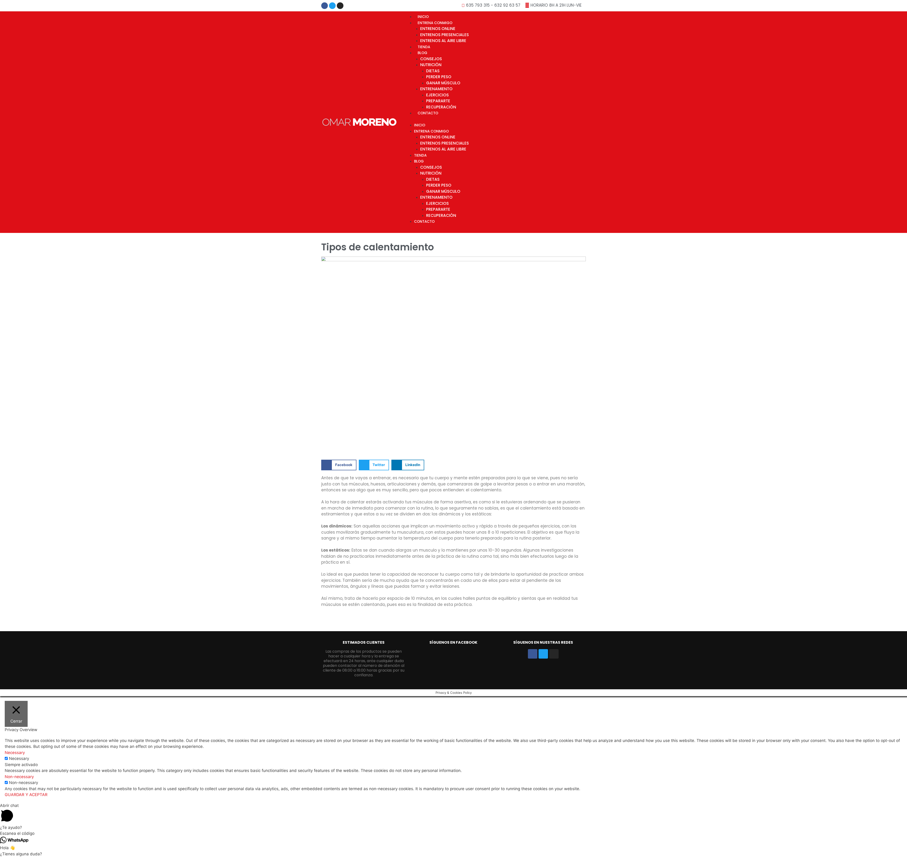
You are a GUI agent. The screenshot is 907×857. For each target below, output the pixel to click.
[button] (338, 465)
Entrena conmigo (435, 22)
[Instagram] (340, 5)
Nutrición (430, 65)
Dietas (433, 71)
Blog (422, 52)
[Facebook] (324, 5)
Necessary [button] (15, 752)
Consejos (431, 59)
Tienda (424, 46)
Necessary (19, 758)
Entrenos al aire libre (443, 40)
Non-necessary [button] (19, 776)
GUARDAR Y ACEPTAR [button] (26, 794)
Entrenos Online (437, 28)
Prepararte (438, 101)
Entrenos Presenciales (444, 35)
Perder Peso (438, 77)
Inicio (423, 16)
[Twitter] (332, 5)
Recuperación (441, 107)
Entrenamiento (436, 89)
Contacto (428, 113)
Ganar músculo (443, 83)
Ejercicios (437, 95)
